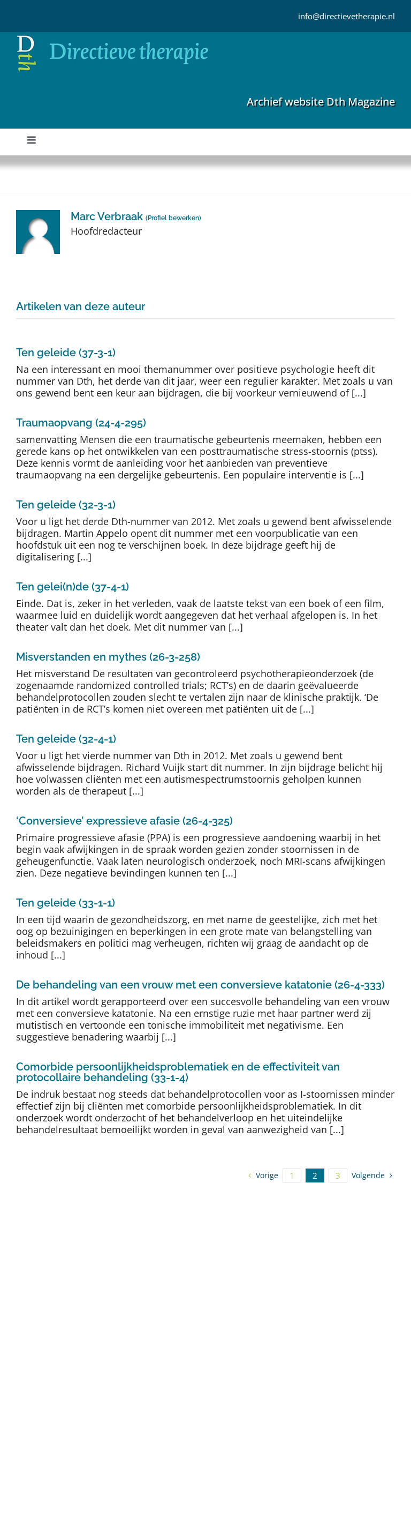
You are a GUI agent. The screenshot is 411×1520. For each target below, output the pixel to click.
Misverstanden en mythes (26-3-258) (108, 656)
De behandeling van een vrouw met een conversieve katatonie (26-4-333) (200, 984)
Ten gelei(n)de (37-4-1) (72, 586)
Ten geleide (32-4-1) (66, 738)
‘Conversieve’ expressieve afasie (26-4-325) (124, 820)
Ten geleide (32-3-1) (66, 504)
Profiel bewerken (173, 218)
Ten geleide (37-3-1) (66, 352)
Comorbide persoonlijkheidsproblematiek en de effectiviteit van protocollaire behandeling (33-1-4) (178, 1072)
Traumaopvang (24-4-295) (81, 422)
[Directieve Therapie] (112, 37)
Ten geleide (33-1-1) (65, 902)
